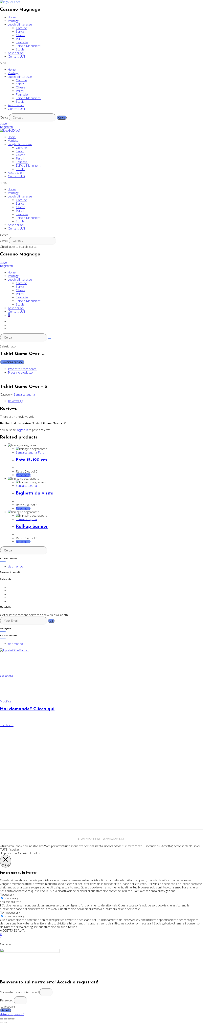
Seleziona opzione (12, 362)
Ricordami (9, 1006)
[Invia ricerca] (49, 338)
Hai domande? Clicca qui (27, 709)
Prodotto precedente (22, 369)
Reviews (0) (15, 401)
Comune (21, 28)
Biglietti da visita (35, 493)
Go (51, 620)
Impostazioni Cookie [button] (14, 853)
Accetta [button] (35, 853)
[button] (101, 63)
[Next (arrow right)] (5, 1022)
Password (6, 1000)
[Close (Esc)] (1, 1018)
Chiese (20, 35)
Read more (23, 475)
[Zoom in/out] (12, 1018)
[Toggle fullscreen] (9, 1018)
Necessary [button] (7, 894)
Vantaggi (13, 21)
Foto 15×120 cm (31, 460)
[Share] (5, 1018)
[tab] (105, 401)
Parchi (20, 38)
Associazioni (16, 53)
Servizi (20, 31)
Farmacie (22, 42)
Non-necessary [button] (10, 912)
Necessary (11, 898)
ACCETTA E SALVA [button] (12, 930)
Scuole (20, 49)
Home (12, 17)
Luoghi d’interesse (20, 24)
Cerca (4, 117)
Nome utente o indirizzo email (19, 992)
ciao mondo (15, 566)
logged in (22, 430)
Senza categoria (24, 394)
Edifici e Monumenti (28, 45)
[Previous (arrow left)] (1, 1022)
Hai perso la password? (12, 1014)
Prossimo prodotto (20, 372)
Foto (41, 452)
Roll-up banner (32, 526)
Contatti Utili (16, 56)
